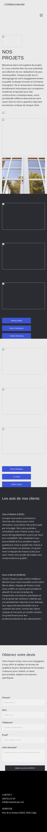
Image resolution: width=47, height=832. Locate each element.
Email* (5, 735)
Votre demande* (9, 747)
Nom (4, 710)
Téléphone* (7, 722)
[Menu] (41, 15)
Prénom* (6, 698)
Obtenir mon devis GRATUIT (25, 768)
